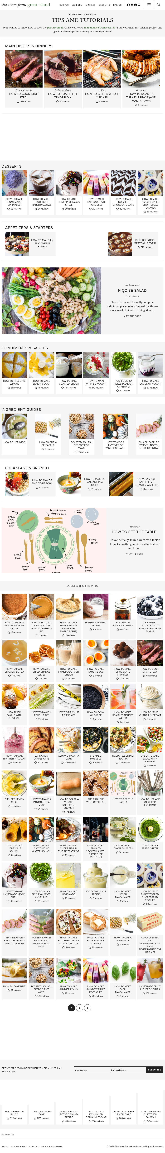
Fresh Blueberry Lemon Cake (123, 1113)
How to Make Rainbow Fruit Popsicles (96, 202)
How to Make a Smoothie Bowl (42, 482)
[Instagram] (132, 5)
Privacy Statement (52, 1146)
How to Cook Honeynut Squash (14, 848)
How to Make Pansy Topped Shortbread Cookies (151, 203)
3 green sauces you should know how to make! (41, 942)
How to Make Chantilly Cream (150, 714)
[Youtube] (139, 5)
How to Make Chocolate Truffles (122, 671)
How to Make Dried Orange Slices (41, 671)
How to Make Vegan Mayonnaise (122, 894)
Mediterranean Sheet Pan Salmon (151, 1114)
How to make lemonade (68, 893)
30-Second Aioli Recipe (96, 893)
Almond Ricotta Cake (68, 757)
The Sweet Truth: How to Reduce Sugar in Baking (150, 627)
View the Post (132, 316)
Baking (117, 5)
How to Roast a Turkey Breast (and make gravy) (141, 97)
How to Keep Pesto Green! (149, 847)
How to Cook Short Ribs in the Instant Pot (68, 848)
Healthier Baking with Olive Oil (14, 715)
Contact (34, 1146)
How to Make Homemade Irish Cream (68, 671)
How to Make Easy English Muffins (95, 940)
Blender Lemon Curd (14, 801)
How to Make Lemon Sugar (41, 382)
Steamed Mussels (95, 757)
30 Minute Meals (24, 90)
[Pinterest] (135, 5)
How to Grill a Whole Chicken (102, 95)
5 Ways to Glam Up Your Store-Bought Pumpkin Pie (41, 627)
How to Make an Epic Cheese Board (42, 243)
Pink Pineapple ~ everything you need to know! (149, 445)
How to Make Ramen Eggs (95, 670)
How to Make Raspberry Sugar (14, 757)
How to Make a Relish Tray (41, 714)
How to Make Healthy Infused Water (123, 715)
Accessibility (19, 1146)
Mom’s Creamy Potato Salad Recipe (69, 1114)
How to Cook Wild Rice (95, 714)
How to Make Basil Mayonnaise (122, 989)
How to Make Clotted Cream (69, 382)
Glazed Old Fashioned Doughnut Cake (96, 1114)
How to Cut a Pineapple (48, 444)
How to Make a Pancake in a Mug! (94, 482)
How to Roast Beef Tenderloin (63, 95)
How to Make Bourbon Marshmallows (42, 202)
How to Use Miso (14, 442)
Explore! (77, 5)
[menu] (149, 5)
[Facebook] (128, 5)
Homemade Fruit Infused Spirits (150, 988)
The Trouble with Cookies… (95, 801)
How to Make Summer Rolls (68, 988)
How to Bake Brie (14, 986)
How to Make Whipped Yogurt (96, 382)
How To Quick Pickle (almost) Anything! (123, 383)
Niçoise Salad (132, 290)
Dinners (91, 5)
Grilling (102, 90)
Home (72, 14)
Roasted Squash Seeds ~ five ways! (81, 445)
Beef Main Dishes (63, 90)
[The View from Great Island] (26, 5)
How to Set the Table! (134, 531)
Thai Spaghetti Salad (14, 1113)
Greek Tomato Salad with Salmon (150, 758)
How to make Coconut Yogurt (151, 382)
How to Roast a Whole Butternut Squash (68, 803)
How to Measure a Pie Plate (68, 714)
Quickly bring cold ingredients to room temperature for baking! (150, 945)
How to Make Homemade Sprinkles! (14, 202)
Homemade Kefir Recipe (95, 624)
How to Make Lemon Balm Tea (122, 847)
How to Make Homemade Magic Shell (69, 202)
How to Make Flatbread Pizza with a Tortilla (68, 940)
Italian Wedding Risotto (122, 757)
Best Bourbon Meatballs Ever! (145, 241)
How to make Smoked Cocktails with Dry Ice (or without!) (96, 851)
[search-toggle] (158, 5)
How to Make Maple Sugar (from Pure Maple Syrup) (68, 627)
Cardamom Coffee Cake (41, 757)
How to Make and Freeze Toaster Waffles (146, 482)
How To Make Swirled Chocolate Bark (123, 202)
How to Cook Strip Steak (24, 95)
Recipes (64, 5)
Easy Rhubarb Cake (42, 1113)
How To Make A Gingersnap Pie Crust (14, 625)
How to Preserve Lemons (14, 382)
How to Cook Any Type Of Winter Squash (115, 445)
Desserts (104, 5)
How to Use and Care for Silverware (150, 802)
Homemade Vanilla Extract (122, 624)
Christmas (141, 90)
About (5, 1146)
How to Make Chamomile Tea (14, 670)
